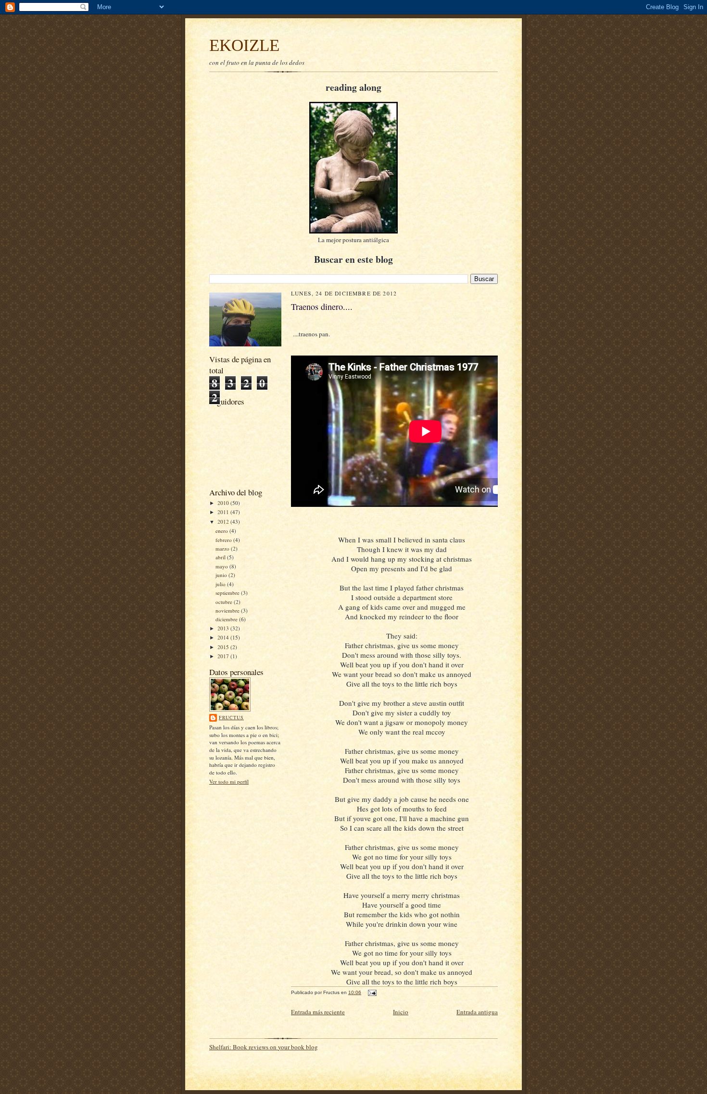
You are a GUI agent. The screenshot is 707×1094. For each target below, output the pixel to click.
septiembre (228, 592)
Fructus (231, 717)
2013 (223, 628)
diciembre (227, 619)
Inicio (400, 1012)
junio (221, 574)
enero (222, 530)
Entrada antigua (477, 1012)
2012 (223, 521)
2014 (223, 637)
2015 (223, 647)
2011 (223, 512)
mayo (222, 566)
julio (221, 584)
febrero (224, 539)
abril (221, 557)
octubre (224, 601)
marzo (223, 548)
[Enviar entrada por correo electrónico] (372, 992)
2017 (223, 656)
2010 (223, 502)
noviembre (228, 610)
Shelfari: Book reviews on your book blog (263, 1047)
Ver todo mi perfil (229, 781)
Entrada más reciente (318, 1012)
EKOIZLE (244, 45)
